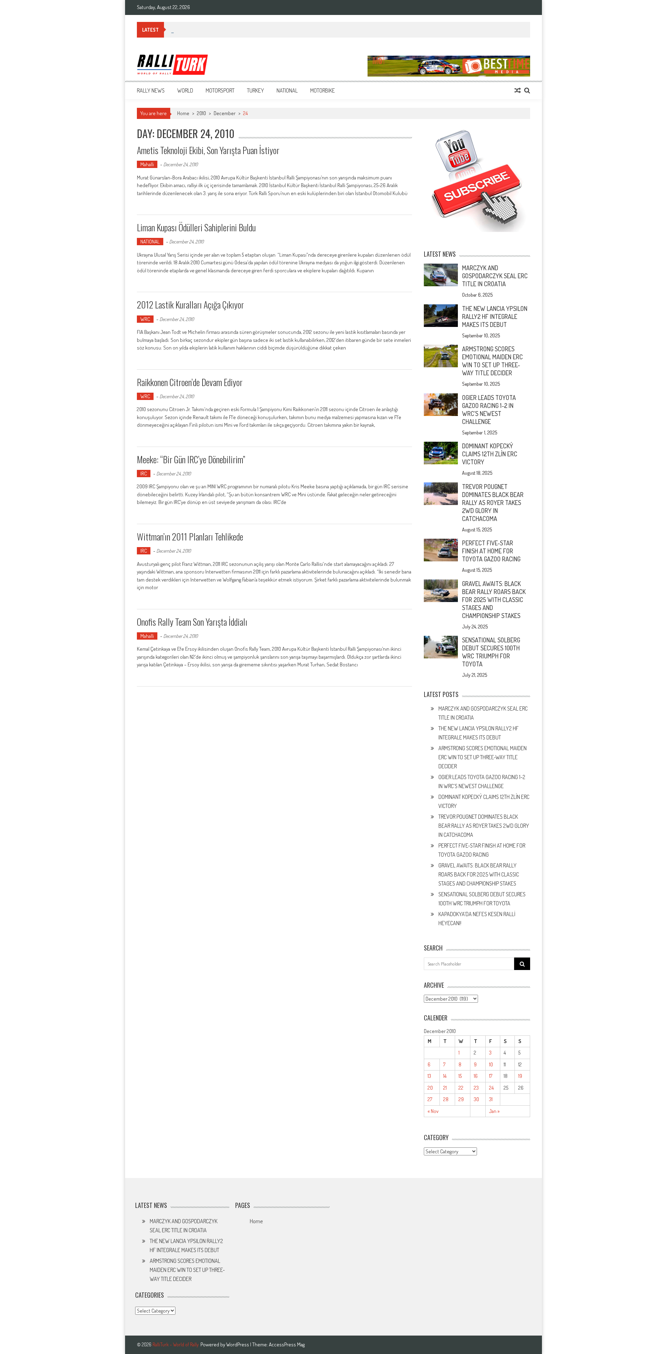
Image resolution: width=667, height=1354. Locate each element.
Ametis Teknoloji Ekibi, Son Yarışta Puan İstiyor (208, 150)
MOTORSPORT (220, 90)
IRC (143, 473)
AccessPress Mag (287, 1344)
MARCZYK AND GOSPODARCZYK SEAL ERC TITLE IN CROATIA (495, 276)
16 (476, 1076)
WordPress (238, 1344)
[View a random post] (517, 90)
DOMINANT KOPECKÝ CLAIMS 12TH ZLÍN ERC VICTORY (489, 454)
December (225, 113)
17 (490, 1076)
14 (444, 1076)
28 (445, 1099)
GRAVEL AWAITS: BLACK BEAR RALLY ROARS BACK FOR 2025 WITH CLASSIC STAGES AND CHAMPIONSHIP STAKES (494, 599)
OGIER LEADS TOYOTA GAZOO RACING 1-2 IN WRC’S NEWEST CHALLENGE (489, 409)
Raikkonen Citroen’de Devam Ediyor (189, 382)
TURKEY (255, 90)
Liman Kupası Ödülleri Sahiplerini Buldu (196, 227)
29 (461, 1099)
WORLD (185, 90)
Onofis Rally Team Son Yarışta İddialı (192, 621)
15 (460, 1076)
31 (491, 1099)
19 (520, 1076)
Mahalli (147, 164)
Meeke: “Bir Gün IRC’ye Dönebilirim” (191, 459)
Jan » (494, 1111)
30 (476, 1099)
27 (430, 1099)
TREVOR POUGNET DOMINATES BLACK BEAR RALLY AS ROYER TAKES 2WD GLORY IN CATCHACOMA (493, 502)
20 (430, 1087)
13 (429, 1076)
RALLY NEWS (151, 90)
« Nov (433, 1111)
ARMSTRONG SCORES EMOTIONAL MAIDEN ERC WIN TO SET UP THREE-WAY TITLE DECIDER (492, 361)
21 (445, 1087)
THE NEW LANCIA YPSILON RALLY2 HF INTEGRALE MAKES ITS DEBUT (494, 316)
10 (491, 1064)
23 (476, 1087)
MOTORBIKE (322, 90)
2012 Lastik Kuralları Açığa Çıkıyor (190, 304)
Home (256, 1221)
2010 (201, 113)
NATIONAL (287, 90)
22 (461, 1087)
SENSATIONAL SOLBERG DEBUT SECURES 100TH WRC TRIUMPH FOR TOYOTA (491, 652)
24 (491, 1087)
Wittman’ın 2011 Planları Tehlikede (190, 536)
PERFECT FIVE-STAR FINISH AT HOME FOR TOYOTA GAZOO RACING (491, 551)
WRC (145, 319)
